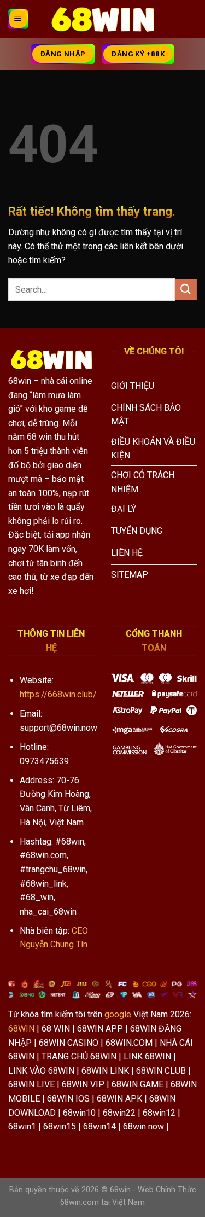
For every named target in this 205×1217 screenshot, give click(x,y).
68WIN (21, 1028)
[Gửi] (186, 289)
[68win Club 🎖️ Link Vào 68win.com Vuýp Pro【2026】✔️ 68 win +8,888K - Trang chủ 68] (102, 19)
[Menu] (18, 19)
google (117, 1014)
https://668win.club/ (58, 694)
